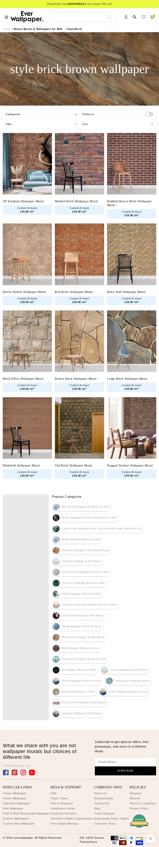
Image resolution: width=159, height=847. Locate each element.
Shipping (135, 793)
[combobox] (83, 16)
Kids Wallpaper (13, 808)
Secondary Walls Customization (72, 818)
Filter (9, 124)
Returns (135, 798)
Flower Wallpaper (15, 793)
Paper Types (59, 798)
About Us (100, 793)
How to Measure (62, 803)
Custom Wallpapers (16, 818)
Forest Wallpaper (14, 798)
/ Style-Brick (74, 29)
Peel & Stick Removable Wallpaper (26, 813)
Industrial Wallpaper (16, 803)
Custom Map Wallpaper (19, 823)
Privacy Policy (139, 808)
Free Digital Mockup (64, 823)
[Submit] (109, 16)
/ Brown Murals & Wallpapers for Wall (37, 29)
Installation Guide (63, 808)
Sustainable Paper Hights (111, 818)
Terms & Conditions (143, 803)
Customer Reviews (63, 813)
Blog (97, 808)
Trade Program (104, 813)
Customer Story (105, 823)
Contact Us (101, 803)
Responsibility (103, 798)
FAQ (53, 793)
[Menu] (6, 16)
